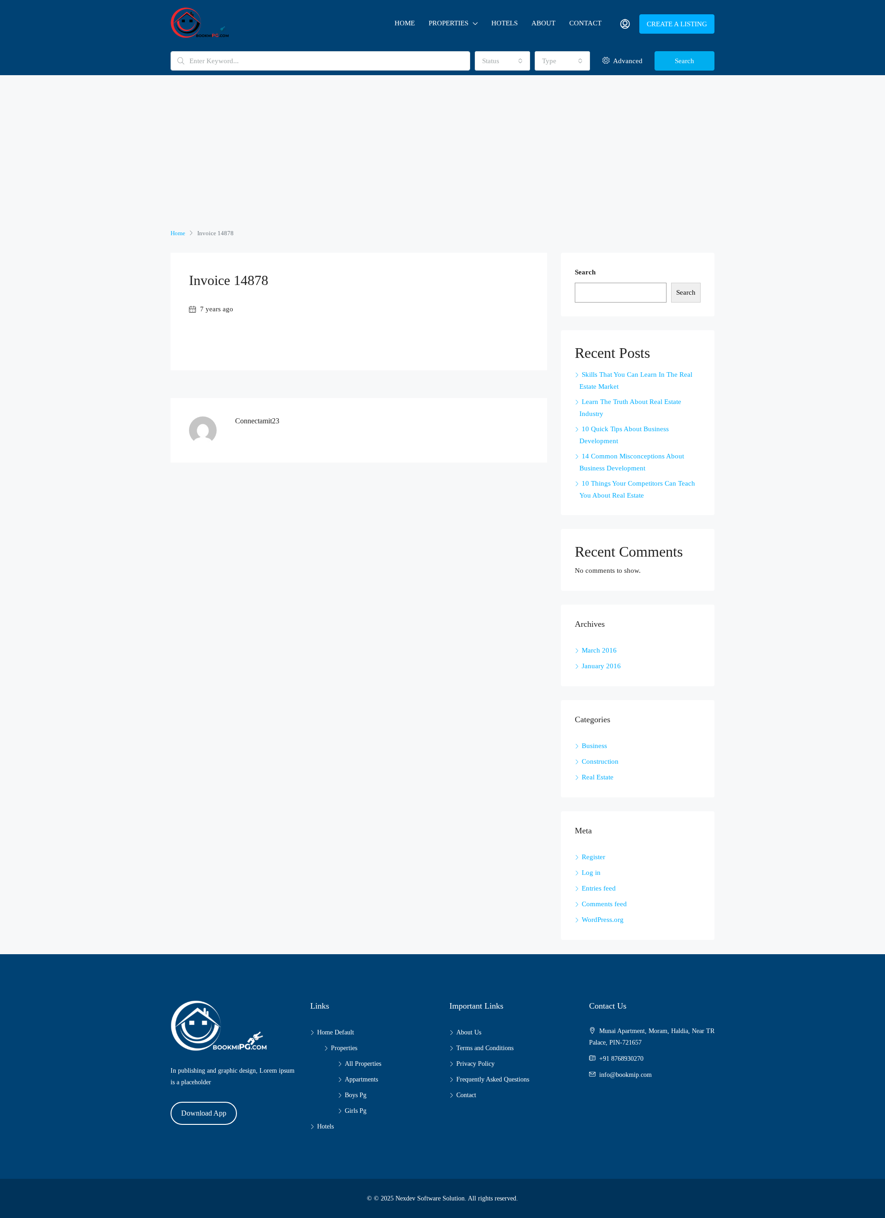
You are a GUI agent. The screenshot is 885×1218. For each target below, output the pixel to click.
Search (684, 61)
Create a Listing (677, 24)
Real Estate (598, 777)
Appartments (361, 1079)
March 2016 (599, 650)
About (543, 23)
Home (405, 23)
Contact (585, 23)
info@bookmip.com (625, 1074)
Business (594, 745)
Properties (448, 23)
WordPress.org (603, 919)
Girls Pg (355, 1110)
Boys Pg (355, 1095)
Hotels (504, 23)
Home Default (335, 1032)
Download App (203, 1113)
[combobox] (502, 61)
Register (593, 857)
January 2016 (601, 666)
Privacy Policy (475, 1063)
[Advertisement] (442, 158)
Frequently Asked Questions (492, 1079)
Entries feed (599, 888)
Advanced (627, 61)
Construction (600, 761)
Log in (591, 872)
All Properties (363, 1063)
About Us (468, 1032)
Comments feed (604, 904)
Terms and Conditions (484, 1048)
